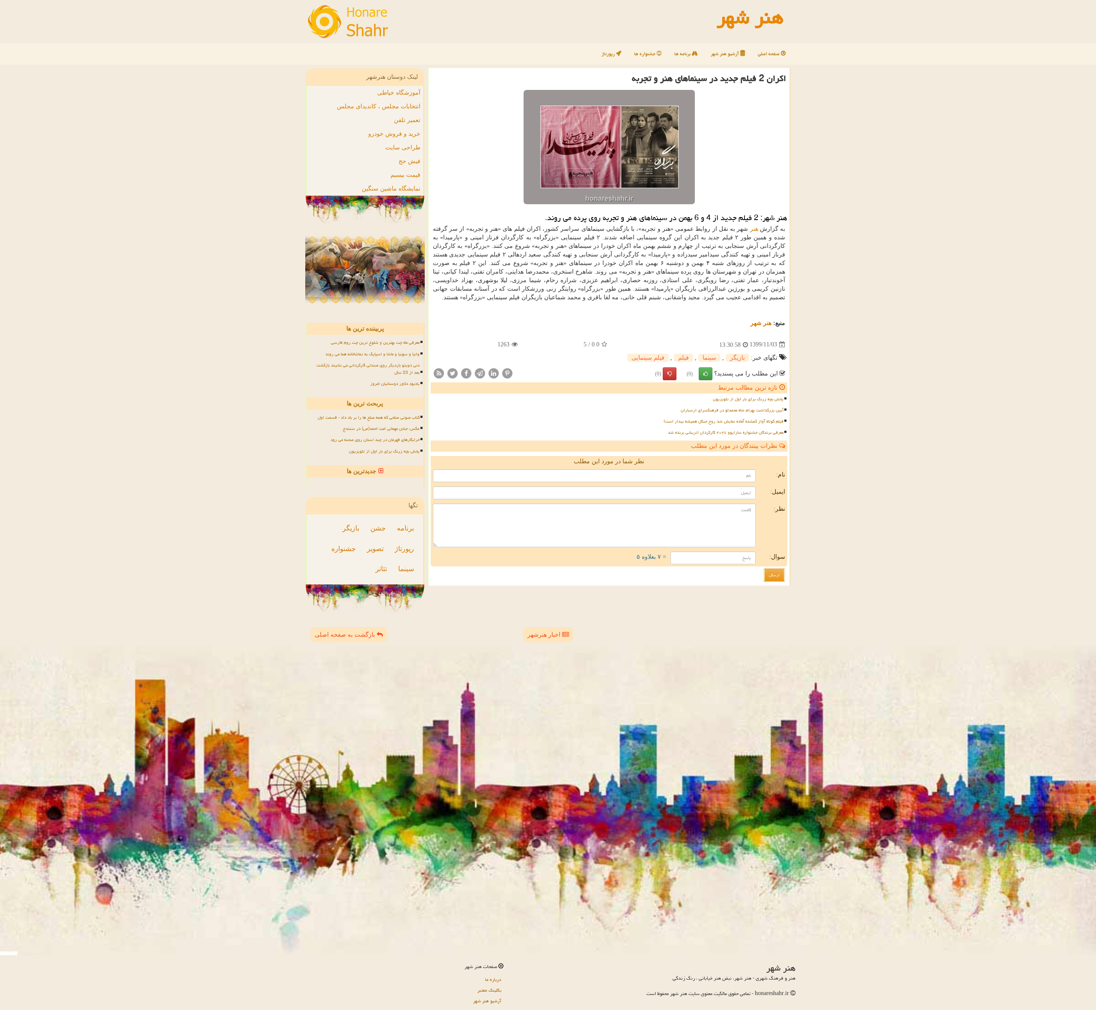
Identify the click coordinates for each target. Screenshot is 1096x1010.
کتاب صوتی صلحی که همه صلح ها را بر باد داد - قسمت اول (369, 417)
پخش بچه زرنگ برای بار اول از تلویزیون (748, 399)
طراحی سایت (402, 147)
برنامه (405, 528)
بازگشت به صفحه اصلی (346, 635)
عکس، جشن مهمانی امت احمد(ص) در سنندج (381, 428)
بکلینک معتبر (489, 990)
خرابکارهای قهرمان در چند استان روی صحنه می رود (375, 439)
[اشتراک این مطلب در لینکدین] (494, 372)
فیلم (683, 358)
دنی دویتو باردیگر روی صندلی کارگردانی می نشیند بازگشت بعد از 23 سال (368, 369)
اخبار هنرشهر (544, 635)
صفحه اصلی (769, 53)
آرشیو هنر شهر (725, 53)
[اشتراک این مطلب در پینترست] (507, 372)
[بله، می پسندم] (705, 373)
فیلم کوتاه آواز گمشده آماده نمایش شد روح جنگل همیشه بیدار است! (723, 421)
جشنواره (343, 548)
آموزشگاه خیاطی (398, 92)
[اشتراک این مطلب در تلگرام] (480, 372)
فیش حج (409, 161)
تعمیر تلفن (407, 120)
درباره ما (493, 979)
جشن (378, 528)
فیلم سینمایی (647, 358)
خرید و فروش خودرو (394, 134)
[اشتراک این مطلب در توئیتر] (453, 372)
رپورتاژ (609, 53)
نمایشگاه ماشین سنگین (391, 188)
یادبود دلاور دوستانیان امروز (395, 383)
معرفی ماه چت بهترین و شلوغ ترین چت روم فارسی (375, 342)
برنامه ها (683, 53)
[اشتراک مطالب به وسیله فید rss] (439, 372)
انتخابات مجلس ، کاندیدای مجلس (378, 106)
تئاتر (381, 568)
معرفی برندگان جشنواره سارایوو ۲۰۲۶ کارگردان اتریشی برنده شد (725, 432)
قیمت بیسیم (405, 175)
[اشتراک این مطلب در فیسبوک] (466, 372)
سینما (709, 358)
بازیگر (737, 358)
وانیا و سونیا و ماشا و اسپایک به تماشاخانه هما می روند (372, 354)
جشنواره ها (645, 53)
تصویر (375, 548)
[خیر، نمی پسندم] (669, 373)
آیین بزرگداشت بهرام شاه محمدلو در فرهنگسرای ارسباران (732, 410)
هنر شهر (761, 323)
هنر (754, 229)
